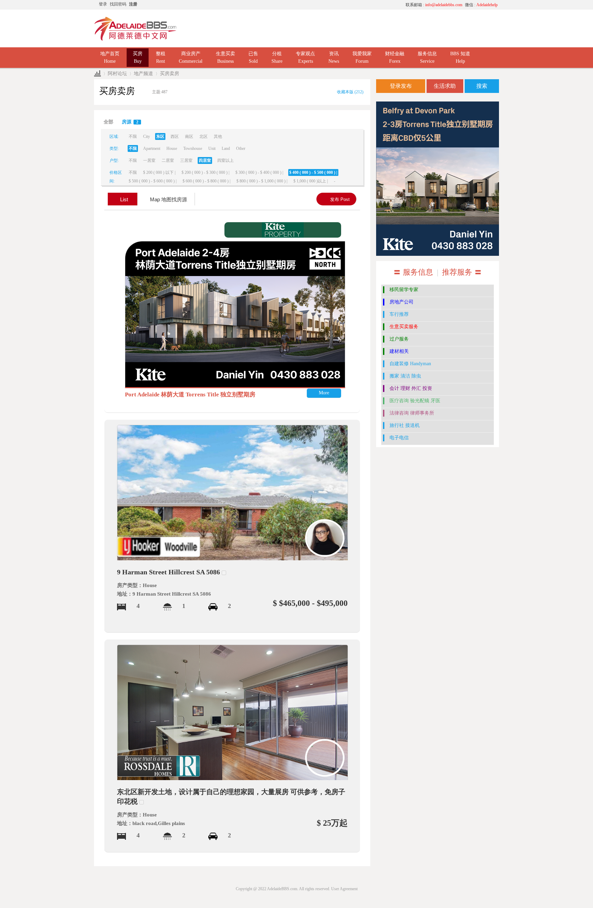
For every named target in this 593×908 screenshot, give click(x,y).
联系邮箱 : (434, 4)
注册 (133, 4)
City (146, 136)
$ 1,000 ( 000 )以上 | (310, 181)
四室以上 (225, 160)
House (171, 148)
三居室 (186, 160)
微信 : (481, 4)
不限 (133, 136)
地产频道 (143, 73)
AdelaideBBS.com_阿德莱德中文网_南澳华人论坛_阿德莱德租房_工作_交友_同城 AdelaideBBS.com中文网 (97, 74)
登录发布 (401, 86)
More (324, 392)
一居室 (149, 160)
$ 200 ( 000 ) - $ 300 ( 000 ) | (205, 172)
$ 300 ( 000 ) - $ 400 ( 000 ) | (259, 172)
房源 (130, 121)
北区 (203, 136)
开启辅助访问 (336, 5)
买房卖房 (169, 73)
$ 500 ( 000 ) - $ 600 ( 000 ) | (152, 181)
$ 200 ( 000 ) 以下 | (159, 172)
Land (226, 148)
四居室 (205, 160)
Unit (212, 148)
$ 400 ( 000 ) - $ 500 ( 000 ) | (313, 172)
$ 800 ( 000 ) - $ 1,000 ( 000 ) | (261, 181)
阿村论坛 (117, 73)
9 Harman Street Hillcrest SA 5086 (168, 572)
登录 (103, 4)
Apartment (151, 148)
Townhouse (192, 148)
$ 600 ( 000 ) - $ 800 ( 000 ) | (206, 181)
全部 (108, 121)
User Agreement (344, 888)
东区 (160, 136)
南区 (189, 136)
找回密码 (118, 4)
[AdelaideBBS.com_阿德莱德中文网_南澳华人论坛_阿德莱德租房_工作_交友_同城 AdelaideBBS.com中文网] (135, 28)
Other (240, 148)
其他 (218, 136)
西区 (175, 136)
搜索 (481, 86)
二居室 (168, 160)
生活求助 (445, 86)
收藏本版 (350, 91)
